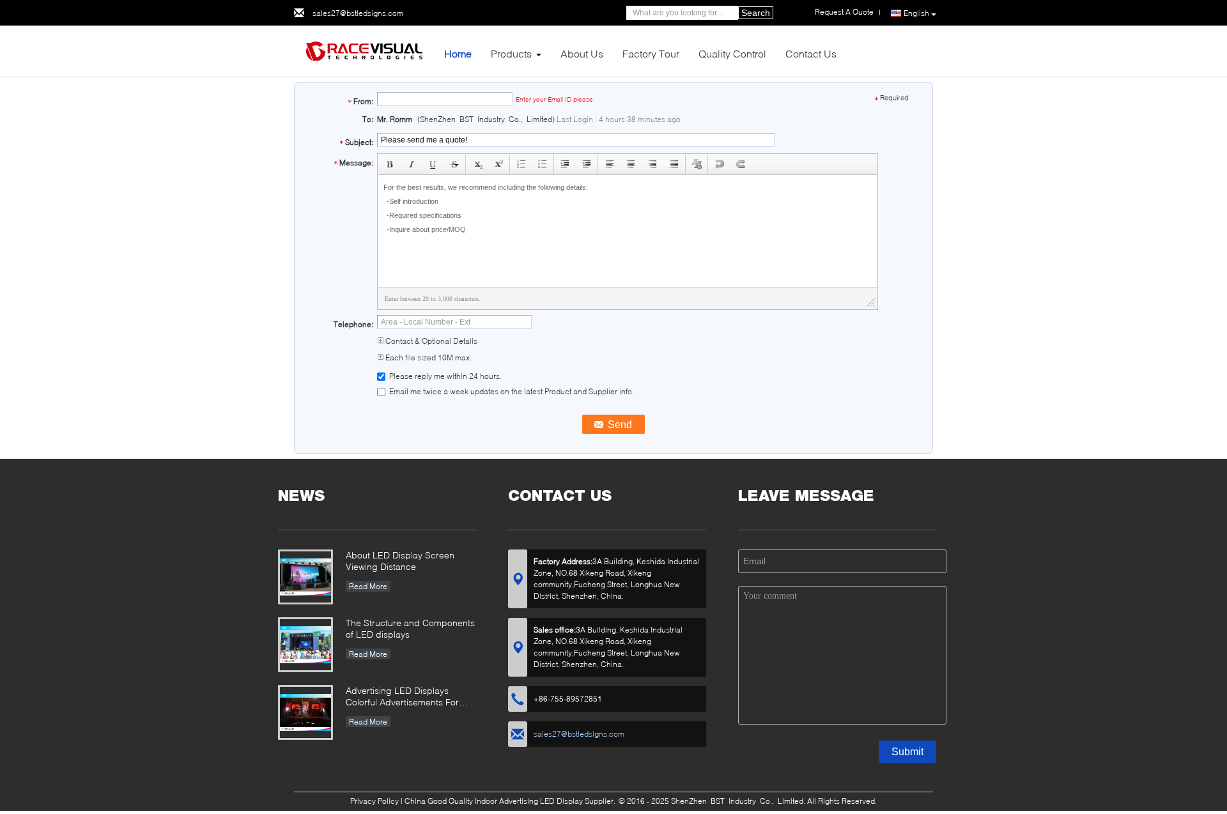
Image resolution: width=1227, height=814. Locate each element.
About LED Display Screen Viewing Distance (400, 560)
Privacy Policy (374, 801)
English (916, 13)
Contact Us (811, 53)
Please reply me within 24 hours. (444, 376)
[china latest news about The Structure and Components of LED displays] (305, 644)
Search (755, 13)
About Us (581, 53)
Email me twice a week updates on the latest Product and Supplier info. (510, 391)
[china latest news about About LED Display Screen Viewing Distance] (305, 577)
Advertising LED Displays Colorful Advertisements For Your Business (402, 697)
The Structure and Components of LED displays (410, 628)
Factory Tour (650, 53)
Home (458, 53)
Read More (368, 586)
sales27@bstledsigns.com (358, 13)
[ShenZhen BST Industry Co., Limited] (364, 50)
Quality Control (732, 53)
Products (511, 53)
